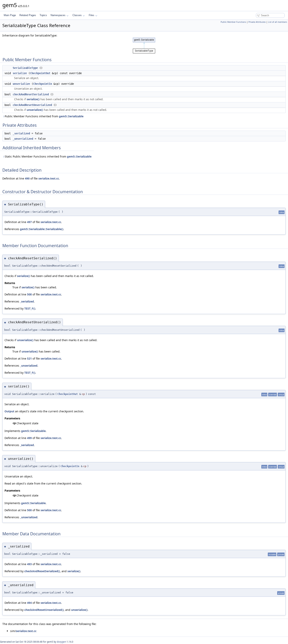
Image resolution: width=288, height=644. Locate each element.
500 (29, 510)
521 (29, 358)
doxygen (61, 641)
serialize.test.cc (48, 178)
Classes (77, 15)
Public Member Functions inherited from (44, 116)
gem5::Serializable (71, 116)
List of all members (277, 22)
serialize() (33, 99)
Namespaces (58, 15)
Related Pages (27, 15)
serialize (20, 73)
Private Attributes (257, 22)
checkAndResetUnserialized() (44, 610)
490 (27, 178)
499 (29, 438)
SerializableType (25, 67)
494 (29, 603)
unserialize (21, 83)
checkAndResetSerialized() (42, 571)
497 (29, 222)
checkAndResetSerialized (31, 94)
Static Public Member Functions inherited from (48, 156)
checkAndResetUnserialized (32, 105)
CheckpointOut (40, 73)
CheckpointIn (42, 83)
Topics (43, 15)
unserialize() (35, 110)
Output (9, 411)
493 (29, 564)
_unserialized (23, 138)
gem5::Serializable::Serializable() (41, 229)
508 (29, 294)
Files (91, 15)
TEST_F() (29, 308)
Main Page (10, 15)
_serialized (21, 133)
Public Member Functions (233, 22)
